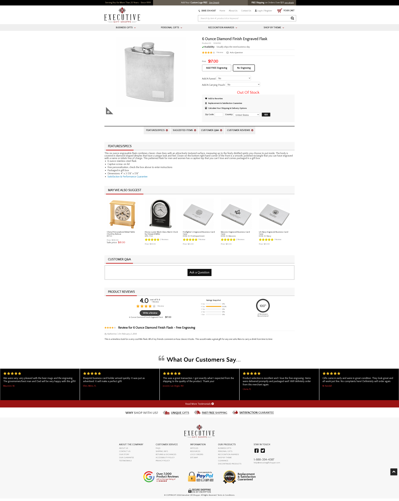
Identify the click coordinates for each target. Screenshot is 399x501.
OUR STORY (124, 454)
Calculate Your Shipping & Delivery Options (227, 108)
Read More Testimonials (198, 403)
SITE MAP (194, 458)
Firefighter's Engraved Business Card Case (199, 233)
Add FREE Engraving (216, 68)
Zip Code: (209, 114)
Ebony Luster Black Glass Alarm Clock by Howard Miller (161, 233)
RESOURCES (195, 451)
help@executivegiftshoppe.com (267, 463)
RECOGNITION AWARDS (228, 454)
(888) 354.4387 (208, 11)
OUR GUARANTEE (126, 458)
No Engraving (244, 68)
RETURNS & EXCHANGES (166, 454)
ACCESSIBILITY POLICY (165, 458)
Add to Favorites (215, 98)
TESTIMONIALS (125, 461)
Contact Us (246, 11)
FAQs (158, 448)
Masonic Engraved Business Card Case (235, 233)
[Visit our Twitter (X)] (263, 451)
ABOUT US (123, 448)
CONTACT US (124, 451)
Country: (229, 114)
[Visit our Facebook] (256, 451)
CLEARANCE (223, 461)
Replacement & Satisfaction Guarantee (225, 103)
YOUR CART (289, 10)
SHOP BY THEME (225, 458)
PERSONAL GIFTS (225, 451)
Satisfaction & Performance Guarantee (127, 176)
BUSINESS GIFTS (224, 448)
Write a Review (150, 313)
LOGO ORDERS (196, 454)
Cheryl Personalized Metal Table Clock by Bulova (121, 233)
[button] (265, 115)
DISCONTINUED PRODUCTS (229, 464)
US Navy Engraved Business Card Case (273, 233)
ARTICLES (194, 448)
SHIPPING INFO (162, 451)
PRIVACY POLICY (163, 461)
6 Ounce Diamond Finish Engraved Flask (146, 317)
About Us (233, 11)
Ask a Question (236, 53)
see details (289, 3)
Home (222, 11)
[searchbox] (247, 18)
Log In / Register (264, 11)
